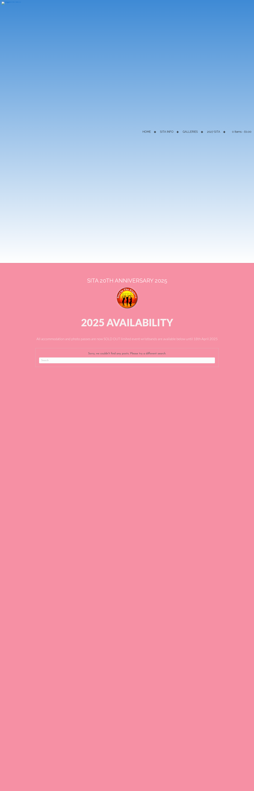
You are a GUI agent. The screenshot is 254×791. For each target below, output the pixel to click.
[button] (155, 132)
